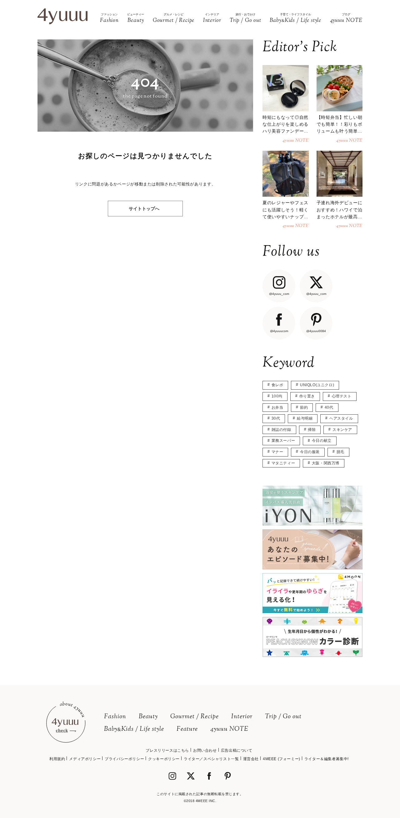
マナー (277, 452)
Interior (241, 716)
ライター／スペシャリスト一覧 (211, 759)
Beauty (148, 716)
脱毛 (340, 452)
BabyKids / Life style (134, 729)
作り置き (307, 396)
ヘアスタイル (341, 418)
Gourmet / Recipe (194, 716)
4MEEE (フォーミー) (281, 759)
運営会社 (251, 759)
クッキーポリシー (164, 759)
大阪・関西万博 (325, 463)
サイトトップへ (144, 208)
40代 (329, 407)
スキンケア (342, 429)
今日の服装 (310, 452)
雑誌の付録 (281, 429)
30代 (276, 418)
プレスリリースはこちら (167, 750)
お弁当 (277, 407)
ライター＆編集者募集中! (326, 759)
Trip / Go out (283, 716)
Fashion (115, 716)
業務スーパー (283, 440)
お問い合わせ (205, 750)
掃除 (312, 429)
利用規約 (57, 759)
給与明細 (304, 418)
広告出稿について (236, 750)
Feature (187, 729)
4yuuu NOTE (229, 729)
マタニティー (283, 463)
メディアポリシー (85, 759)
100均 (277, 396)
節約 (304, 407)
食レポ (277, 385)
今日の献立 (322, 440)
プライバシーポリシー (124, 759)
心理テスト (342, 396)
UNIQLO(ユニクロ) (317, 385)
